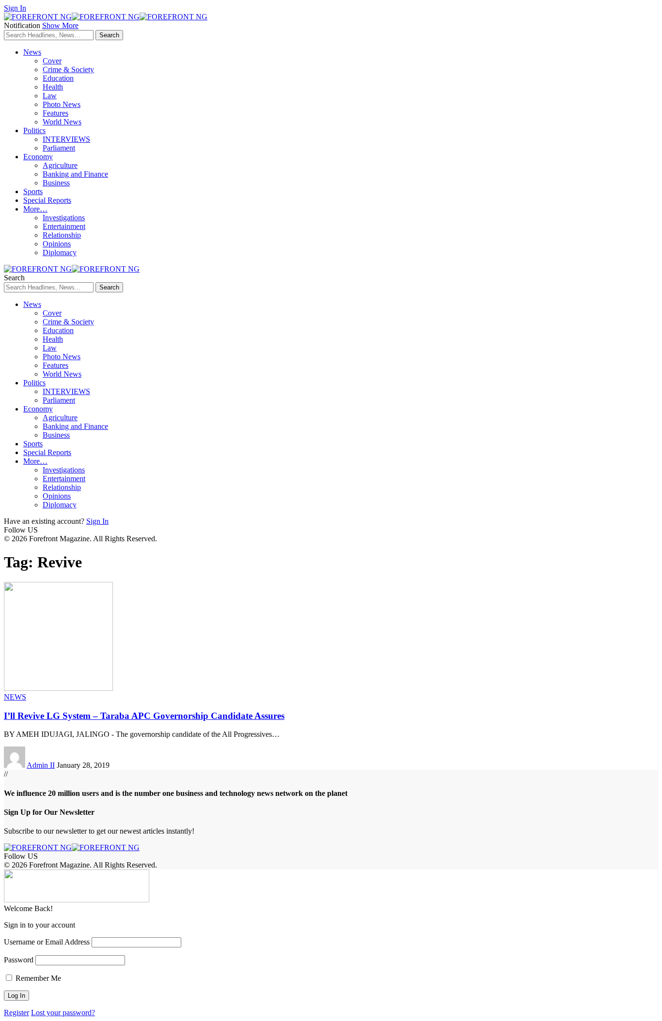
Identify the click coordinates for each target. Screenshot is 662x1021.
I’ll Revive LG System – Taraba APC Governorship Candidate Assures (144, 716)
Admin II (41, 765)
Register (16, 1012)
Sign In (97, 521)
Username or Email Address (47, 942)
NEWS (15, 697)
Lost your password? (63, 1012)
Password (18, 960)
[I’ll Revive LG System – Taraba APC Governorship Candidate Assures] (58, 688)
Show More (60, 25)
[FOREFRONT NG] (105, 17)
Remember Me (37, 978)
